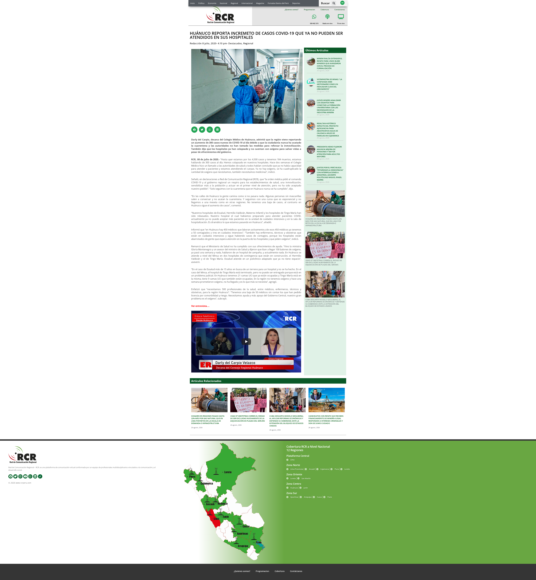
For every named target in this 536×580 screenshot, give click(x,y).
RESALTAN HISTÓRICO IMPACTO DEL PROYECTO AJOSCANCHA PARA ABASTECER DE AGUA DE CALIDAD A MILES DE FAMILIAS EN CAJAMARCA (328, 129)
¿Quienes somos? (291, 9)
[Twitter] (15, 476)
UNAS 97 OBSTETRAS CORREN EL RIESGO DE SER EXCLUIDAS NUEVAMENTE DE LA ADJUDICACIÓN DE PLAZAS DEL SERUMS (323, 262)
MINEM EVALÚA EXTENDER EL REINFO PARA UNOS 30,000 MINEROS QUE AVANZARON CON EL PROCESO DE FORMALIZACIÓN (329, 63)
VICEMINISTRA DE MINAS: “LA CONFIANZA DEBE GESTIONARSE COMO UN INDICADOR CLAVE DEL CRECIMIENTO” (329, 84)
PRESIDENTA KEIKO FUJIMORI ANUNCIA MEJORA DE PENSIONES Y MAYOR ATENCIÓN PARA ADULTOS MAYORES (329, 151)
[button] (334, 3)
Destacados (235, 43)
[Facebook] (10, 476)
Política (201, 3)
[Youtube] (25, 476)
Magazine (260, 3)
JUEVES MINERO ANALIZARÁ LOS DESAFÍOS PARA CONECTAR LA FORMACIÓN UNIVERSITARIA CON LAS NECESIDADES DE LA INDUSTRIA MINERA (329, 106)
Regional (234, 3)
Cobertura (325, 9)
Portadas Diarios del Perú (278, 3)
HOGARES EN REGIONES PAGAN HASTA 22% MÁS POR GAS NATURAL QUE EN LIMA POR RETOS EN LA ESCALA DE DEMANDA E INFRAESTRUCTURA (323, 222)
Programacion (309, 9)
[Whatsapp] (30, 476)
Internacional (247, 3)
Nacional (223, 3)
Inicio (192, 3)
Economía (212, 3)
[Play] (246, 341)
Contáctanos (339, 9)
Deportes (296, 3)
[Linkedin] (35, 476)
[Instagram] (20, 476)
